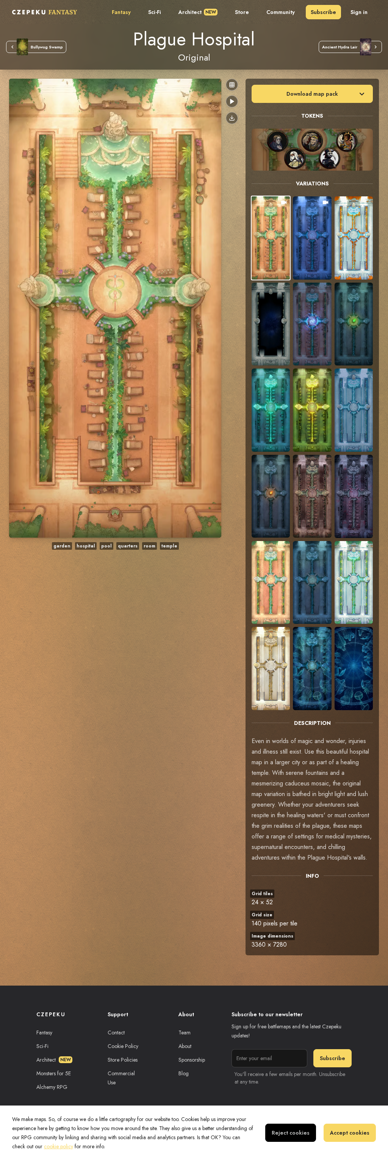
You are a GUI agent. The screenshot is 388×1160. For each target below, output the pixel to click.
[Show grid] (232, 85)
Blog (183, 1073)
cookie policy (58, 1146)
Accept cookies (349, 1133)
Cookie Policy (123, 1046)
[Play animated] (232, 101)
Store (242, 12)
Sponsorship (191, 1060)
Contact (116, 1032)
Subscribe (323, 12)
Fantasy (121, 12)
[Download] (232, 118)
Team (184, 1032)
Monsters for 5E (53, 1073)
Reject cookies (291, 1133)
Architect (197, 12)
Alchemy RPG (51, 1087)
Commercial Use (121, 1078)
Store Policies (123, 1060)
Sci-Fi (154, 12)
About (184, 1046)
